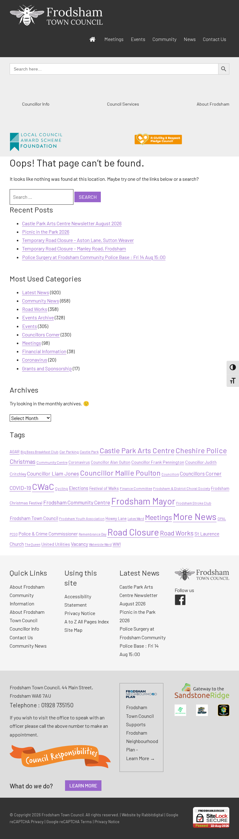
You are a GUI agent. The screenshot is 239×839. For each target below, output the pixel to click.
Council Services (123, 104)
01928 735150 (57, 705)
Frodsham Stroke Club (193, 503)
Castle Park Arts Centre (137, 450)
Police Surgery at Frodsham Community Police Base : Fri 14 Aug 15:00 (94, 257)
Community (164, 39)
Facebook (176, 594)
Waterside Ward (100, 544)
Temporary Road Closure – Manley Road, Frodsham (74, 248)
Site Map (73, 630)
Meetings (114, 39)
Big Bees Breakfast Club (40, 451)
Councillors (170, 474)
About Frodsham (213, 104)
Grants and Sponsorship (47, 368)
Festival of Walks (104, 488)
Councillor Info (35, 104)
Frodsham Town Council (34, 518)
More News (195, 516)
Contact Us (214, 39)
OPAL (222, 519)
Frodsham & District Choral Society (181, 488)
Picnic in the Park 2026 (45, 232)
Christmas (22, 461)
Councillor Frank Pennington (157, 462)
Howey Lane (116, 518)
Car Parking (69, 451)
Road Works (34, 309)
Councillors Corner (41, 334)
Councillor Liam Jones (53, 473)
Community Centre (52, 462)
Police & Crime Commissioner (48, 533)
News (190, 39)
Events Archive (38, 317)
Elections (78, 488)
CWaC (43, 486)
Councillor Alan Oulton (110, 462)
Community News (40, 300)
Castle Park (89, 451)
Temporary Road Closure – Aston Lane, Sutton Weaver (78, 240)
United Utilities (55, 544)
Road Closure (133, 532)
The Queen (32, 544)
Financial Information (44, 351)
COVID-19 (20, 487)
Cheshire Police (201, 450)
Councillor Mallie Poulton (120, 472)
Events (138, 39)
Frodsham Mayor (143, 501)
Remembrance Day (92, 534)
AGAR (15, 451)
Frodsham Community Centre (76, 502)
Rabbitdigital (152, 814)
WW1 (117, 544)
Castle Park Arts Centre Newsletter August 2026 (72, 223)
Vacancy (79, 544)
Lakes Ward (136, 519)
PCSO (14, 534)
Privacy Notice (79, 613)
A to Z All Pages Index (86, 621)
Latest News (35, 292)
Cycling (61, 488)
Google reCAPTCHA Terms (69, 821)
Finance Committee (136, 488)
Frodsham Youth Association (82, 519)
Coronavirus (34, 360)
